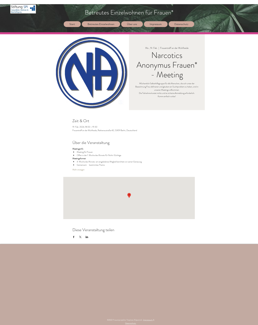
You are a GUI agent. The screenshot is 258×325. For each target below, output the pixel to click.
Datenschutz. (130, 323)
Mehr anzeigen (78, 169)
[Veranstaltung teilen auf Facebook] (73, 237)
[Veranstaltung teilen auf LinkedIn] (87, 237)
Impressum (148, 320)
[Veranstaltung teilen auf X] (80, 237)
